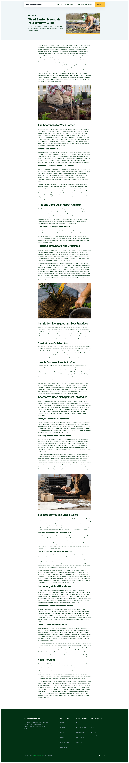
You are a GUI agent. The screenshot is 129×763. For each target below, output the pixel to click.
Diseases (62, 735)
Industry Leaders (64, 742)
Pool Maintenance (80, 732)
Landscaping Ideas (81, 745)
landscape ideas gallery (85, 4)
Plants (62, 730)
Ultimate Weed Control (82, 740)
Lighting (93, 722)
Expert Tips (79, 742)
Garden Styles (94, 735)
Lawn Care (78, 730)
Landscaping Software (66, 740)
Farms (62, 737)
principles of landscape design (65, 4)
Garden (62, 732)
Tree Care (78, 735)
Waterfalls (93, 730)
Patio (61, 725)
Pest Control (79, 725)
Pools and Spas (80, 737)
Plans (92, 727)
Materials (62, 727)
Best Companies (64, 745)
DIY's (77, 722)
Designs (62, 722)
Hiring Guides (63, 747)
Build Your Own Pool (81, 727)
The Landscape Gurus (38, 755)
